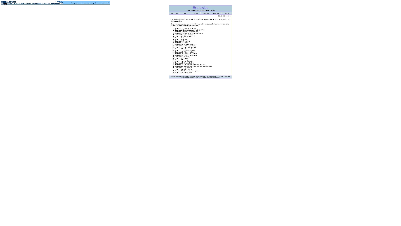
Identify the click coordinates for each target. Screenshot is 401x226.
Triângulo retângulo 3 (185, 52)
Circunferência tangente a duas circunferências (193, 66)
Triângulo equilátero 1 (186, 44)
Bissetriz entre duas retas (187, 31)
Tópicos (195, 13)
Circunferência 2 (184, 63)
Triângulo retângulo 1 (185, 49)
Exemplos (216, 13)
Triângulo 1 (182, 41)
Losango (182, 60)
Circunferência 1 (184, 61)
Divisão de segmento (185, 28)
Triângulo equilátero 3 (186, 55)
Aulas (184, 13)
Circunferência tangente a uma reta (190, 64)
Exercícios (206, 13)
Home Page (174, 13)
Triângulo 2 (182, 42)
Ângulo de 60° (183, 69)
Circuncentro (183, 38)
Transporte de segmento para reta (189, 33)
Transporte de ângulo (185, 47)
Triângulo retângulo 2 (185, 50)
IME (197, 77)
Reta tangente (183, 72)
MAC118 (216, 76)
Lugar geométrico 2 (185, 36)
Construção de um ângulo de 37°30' (189, 30)
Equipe (227, 13)
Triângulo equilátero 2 (186, 53)
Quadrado (182, 57)
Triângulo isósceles (185, 46)
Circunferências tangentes (187, 71)
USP (200, 77)
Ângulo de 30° (183, 68)
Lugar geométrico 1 (185, 35)
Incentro (181, 39)
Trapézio (182, 58)
